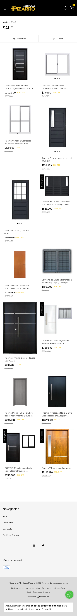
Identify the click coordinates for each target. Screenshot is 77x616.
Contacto (7, 529)
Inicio (5, 22)
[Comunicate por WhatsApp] (69, 595)
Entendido (47, 609)
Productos (8, 522)
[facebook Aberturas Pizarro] (43, 545)
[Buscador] (65, 8)
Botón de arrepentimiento (38, 592)
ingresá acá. (60, 588)
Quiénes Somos (11, 535)
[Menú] (5, 8)
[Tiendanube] (38, 597)
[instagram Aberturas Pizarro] (34, 545)
